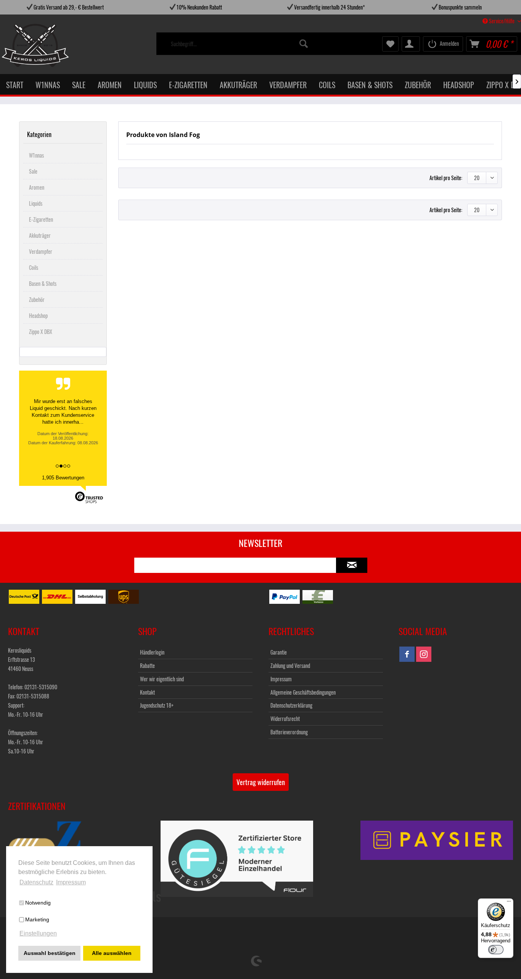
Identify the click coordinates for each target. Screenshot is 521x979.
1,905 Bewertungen (63, 478)
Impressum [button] (71, 882)
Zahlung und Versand (290, 665)
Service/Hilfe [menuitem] (502, 21)
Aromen (36, 187)
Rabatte (147, 665)
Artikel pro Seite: (445, 178)
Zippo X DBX (40, 331)
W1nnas (36, 155)
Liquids (35, 203)
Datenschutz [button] (36, 882)
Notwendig (38, 903)
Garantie (278, 652)
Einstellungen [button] (38, 933)
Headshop (38, 315)
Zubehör (37, 299)
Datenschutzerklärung (291, 705)
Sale (33, 171)
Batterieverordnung (289, 732)
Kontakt (147, 692)
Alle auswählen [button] (112, 953)
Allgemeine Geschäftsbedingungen (303, 692)
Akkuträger (40, 235)
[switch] (495, 949)
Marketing (37, 919)
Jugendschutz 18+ (157, 705)
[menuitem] (240, 44)
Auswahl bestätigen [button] (50, 953)
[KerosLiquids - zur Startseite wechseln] (19, 45)
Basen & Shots (42, 283)
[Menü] (508, 903)
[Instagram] (423, 654)
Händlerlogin (152, 652)
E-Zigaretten (41, 219)
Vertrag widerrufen (260, 782)
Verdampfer (40, 251)
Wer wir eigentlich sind (162, 679)
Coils (33, 267)
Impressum (281, 679)
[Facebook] (407, 654)
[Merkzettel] (390, 44)
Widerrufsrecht (285, 718)
